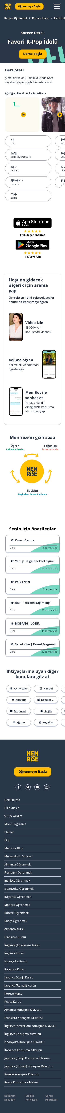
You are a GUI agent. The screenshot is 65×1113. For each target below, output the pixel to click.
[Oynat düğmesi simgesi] (23, 114)
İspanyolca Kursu (15, 961)
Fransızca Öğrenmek (18, 872)
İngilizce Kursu (14, 953)
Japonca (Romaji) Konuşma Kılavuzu (28, 1066)
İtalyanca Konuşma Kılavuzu (23, 1050)
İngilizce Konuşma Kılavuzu (22, 1034)
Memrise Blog (13, 848)
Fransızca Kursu (15, 937)
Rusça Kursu (12, 1002)
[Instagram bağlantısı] (46, 787)
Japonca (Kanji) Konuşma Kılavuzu (27, 1058)
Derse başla (32, 53)
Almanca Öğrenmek (17, 864)
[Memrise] (8, 6)
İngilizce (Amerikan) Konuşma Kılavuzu (30, 1026)
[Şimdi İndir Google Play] (33, 245)
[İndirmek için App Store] (32, 223)
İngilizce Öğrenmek (17, 881)
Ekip (7, 840)
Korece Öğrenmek (16, 18)
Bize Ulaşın (11, 808)
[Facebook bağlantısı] (18, 787)
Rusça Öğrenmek (15, 921)
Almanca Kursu (14, 929)
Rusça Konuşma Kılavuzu (21, 1082)
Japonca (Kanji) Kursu (18, 977)
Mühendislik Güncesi (18, 856)
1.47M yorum (32, 256)
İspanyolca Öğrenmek (19, 889)
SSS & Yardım (13, 816)
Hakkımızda (12, 800)
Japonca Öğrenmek (17, 905)
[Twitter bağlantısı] (28, 787)
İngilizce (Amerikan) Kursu (22, 945)
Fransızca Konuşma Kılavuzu (23, 1018)
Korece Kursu (40, 18)
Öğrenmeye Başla (29, 6)
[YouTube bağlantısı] (37, 787)
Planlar (9, 832)
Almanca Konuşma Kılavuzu (22, 1010)
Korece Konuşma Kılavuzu (21, 1074)
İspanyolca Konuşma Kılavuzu (24, 1042)
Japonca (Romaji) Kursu (20, 985)
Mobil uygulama (15, 824)
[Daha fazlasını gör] (57, 6)
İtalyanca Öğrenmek (17, 897)
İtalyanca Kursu (14, 969)
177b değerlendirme (32, 235)
